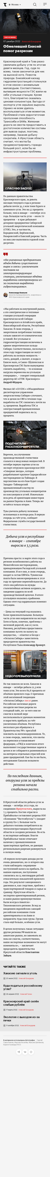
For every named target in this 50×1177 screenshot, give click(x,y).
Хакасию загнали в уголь (20, 973)
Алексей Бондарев (31, 42)
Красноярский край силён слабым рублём (21, 1003)
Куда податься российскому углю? (22, 987)
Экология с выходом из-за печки (21, 1019)
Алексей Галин (26, 994)
